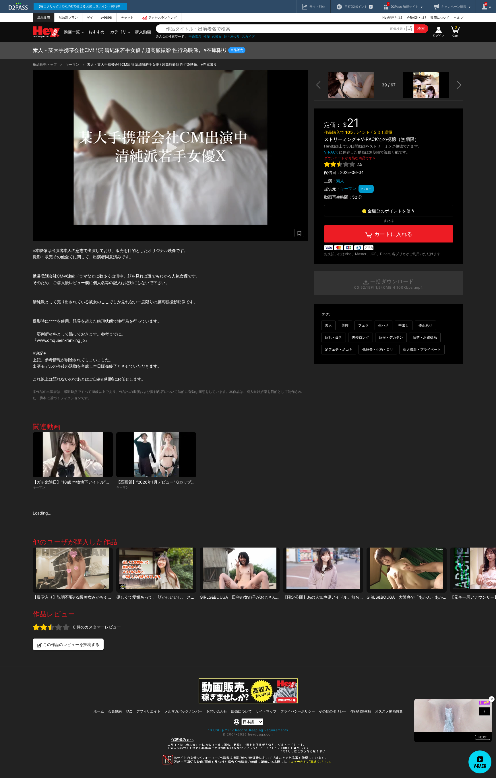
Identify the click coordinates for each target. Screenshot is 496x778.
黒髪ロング (360, 337)
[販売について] (248, 701)
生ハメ (383, 325)
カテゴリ (118, 31)
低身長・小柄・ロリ (377, 349)
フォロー (366, 188)
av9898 (106, 17)
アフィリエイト (148, 711)
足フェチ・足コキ (338, 349)
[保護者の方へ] (248, 752)
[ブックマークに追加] (299, 233)
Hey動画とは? (392, 17)
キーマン (72, 64)
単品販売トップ (45, 64)
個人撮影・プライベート (422, 349)
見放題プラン (68, 17)
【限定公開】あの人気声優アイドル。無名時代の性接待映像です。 (343, 597)
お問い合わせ (216, 711)
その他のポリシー (332, 711)
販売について (440, 17)
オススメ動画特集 (389, 711)
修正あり (425, 325)
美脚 (345, 325)
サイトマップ (266, 711)
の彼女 (217, 36)
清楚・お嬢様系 (425, 337)
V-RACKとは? (416, 17)
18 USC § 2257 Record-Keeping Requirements (248, 730)
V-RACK (331, 152)
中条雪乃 (195, 36)
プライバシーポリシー (297, 711)
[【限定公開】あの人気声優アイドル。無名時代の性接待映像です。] (323, 570)
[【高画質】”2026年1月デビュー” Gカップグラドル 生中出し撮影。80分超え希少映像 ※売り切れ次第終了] (156, 454)
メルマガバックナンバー (183, 711)
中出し (403, 325)
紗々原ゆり (232, 36)
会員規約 (115, 711)
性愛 (207, 36)
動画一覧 (72, 31)
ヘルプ (458, 17)
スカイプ (248, 36)
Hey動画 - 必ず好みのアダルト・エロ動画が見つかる (46, 32)
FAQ (129, 711)
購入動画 (143, 31)
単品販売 (43, 17)
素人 (340, 180)
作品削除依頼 (360, 711)
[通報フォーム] (248, 764)
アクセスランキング (162, 17)
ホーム (99, 711)
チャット (127, 17)
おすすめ (96, 31)
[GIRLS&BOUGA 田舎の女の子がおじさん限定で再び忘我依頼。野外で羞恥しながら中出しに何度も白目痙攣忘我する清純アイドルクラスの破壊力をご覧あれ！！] (240, 570)
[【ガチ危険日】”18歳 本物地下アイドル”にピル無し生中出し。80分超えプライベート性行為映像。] (73, 454)
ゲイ (90, 17)
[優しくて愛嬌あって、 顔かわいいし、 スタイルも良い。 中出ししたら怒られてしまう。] (156, 570)
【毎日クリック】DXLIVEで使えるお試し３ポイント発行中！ (80, 6)
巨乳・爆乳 (333, 337)
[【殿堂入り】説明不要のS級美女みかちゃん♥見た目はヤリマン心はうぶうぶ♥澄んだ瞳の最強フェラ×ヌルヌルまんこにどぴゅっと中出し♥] (73, 570)
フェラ (363, 325)
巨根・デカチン (391, 337)
